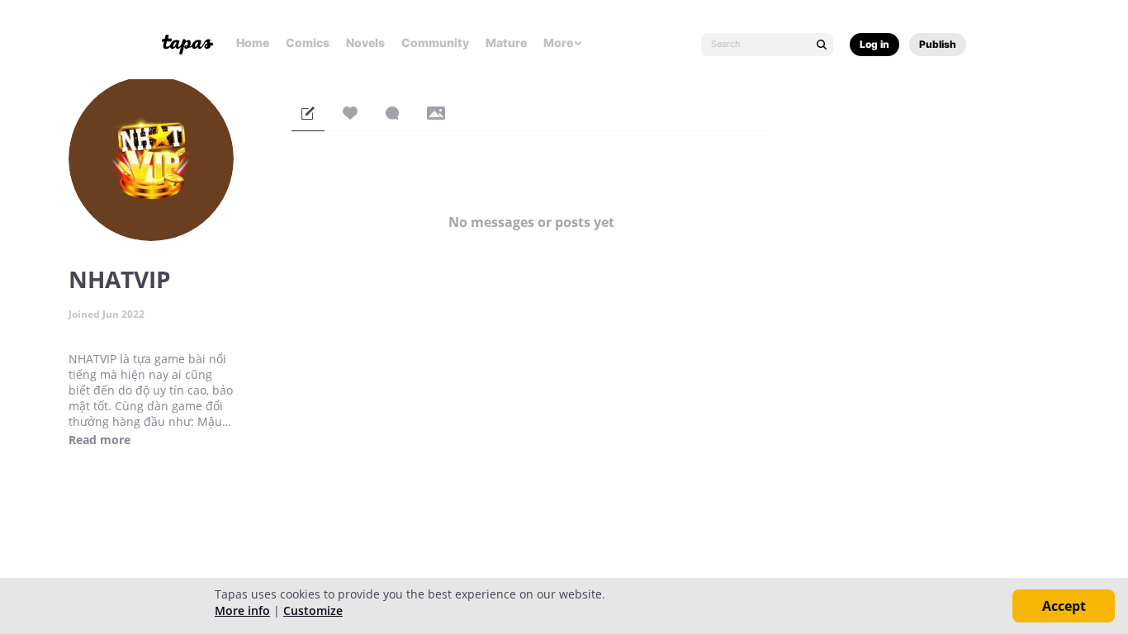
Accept (1064, 606)
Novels (365, 42)
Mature (506, 42)
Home (252, 42)
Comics (307, 42)
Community (435, 42)
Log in (874, 44)
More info (242, 610)
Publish (937, 44)
